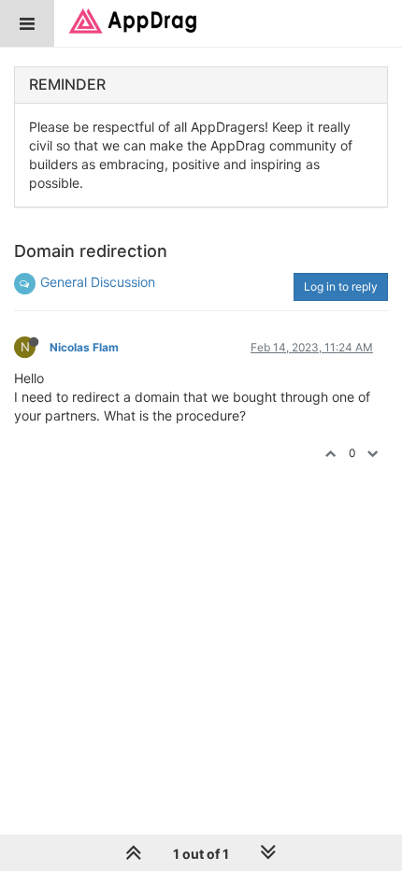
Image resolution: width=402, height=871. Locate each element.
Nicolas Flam (84, 347)
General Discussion (97, 282)
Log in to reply (341, 286)
